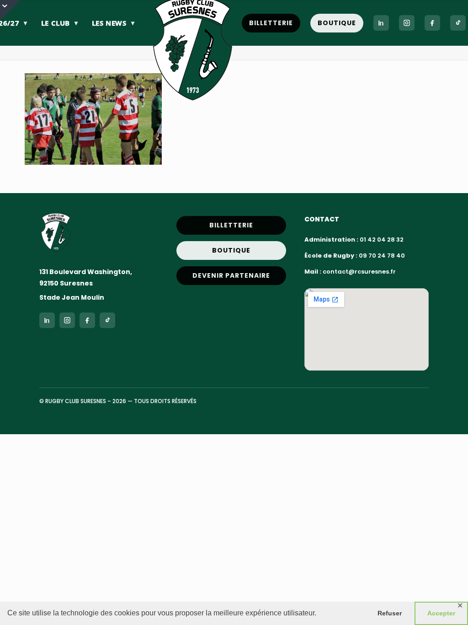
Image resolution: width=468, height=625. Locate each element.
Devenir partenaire (231, 275)
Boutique (337, 22)
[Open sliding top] (10, 10)
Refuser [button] (390, 613)
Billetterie (271, 22)
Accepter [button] (441, 613)
